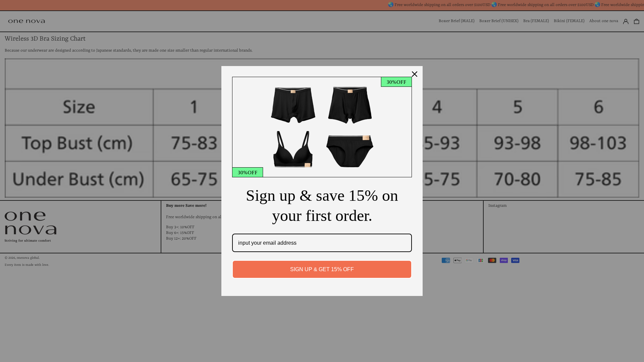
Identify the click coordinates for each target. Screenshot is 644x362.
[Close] (415, 74)
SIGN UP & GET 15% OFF (322, 269)
